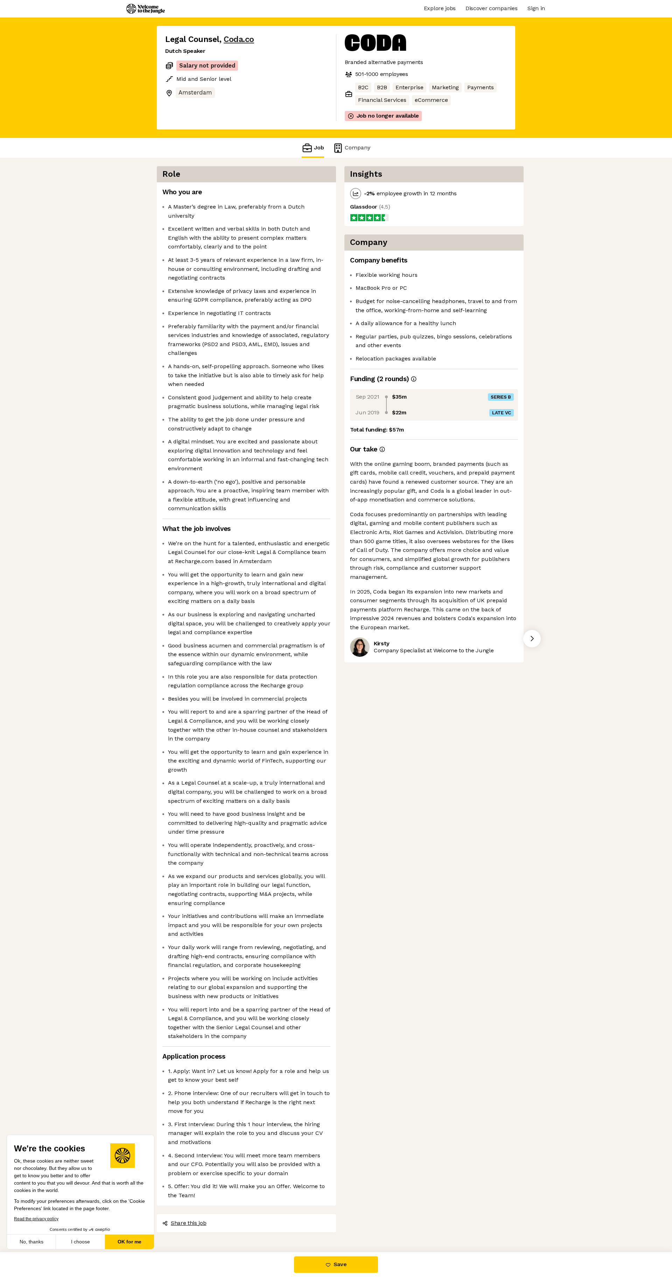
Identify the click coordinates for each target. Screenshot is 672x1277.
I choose (80, 1241)
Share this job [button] (188, 1223)
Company (357, 147)
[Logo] (145, 9)
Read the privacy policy (36, 1218)
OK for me (129, 1241)
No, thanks (31, 1241)
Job (319, 147)
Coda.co (239, 39)
